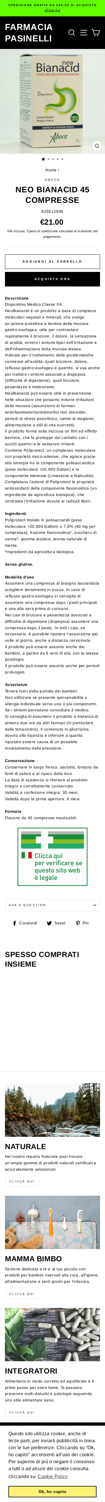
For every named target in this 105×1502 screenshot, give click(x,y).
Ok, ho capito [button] (52, 1491)
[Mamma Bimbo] (52, 1222)
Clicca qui (22, 1181)
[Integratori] (52, 1334)
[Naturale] (52, 1110)
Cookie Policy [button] (53, 1476)
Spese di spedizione (42, 231)
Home (51, 170)
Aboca (52, 179)
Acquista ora (52, 279)
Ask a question (27, 905)
